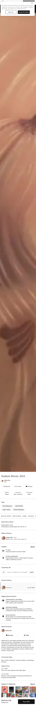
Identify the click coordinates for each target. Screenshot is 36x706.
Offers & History (16, 516)
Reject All (10, 12)
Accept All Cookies (24, 12)
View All (32, 684)
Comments (31, 516)
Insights (24, 516)
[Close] (32, 3)
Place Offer (26, 701)
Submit (32, 572)
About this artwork (6, 516)
